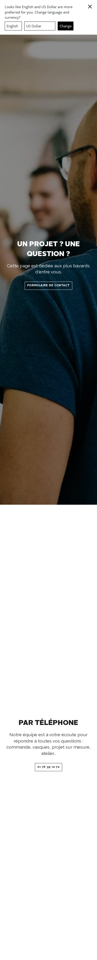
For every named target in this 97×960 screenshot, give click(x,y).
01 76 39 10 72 (48, 767)
